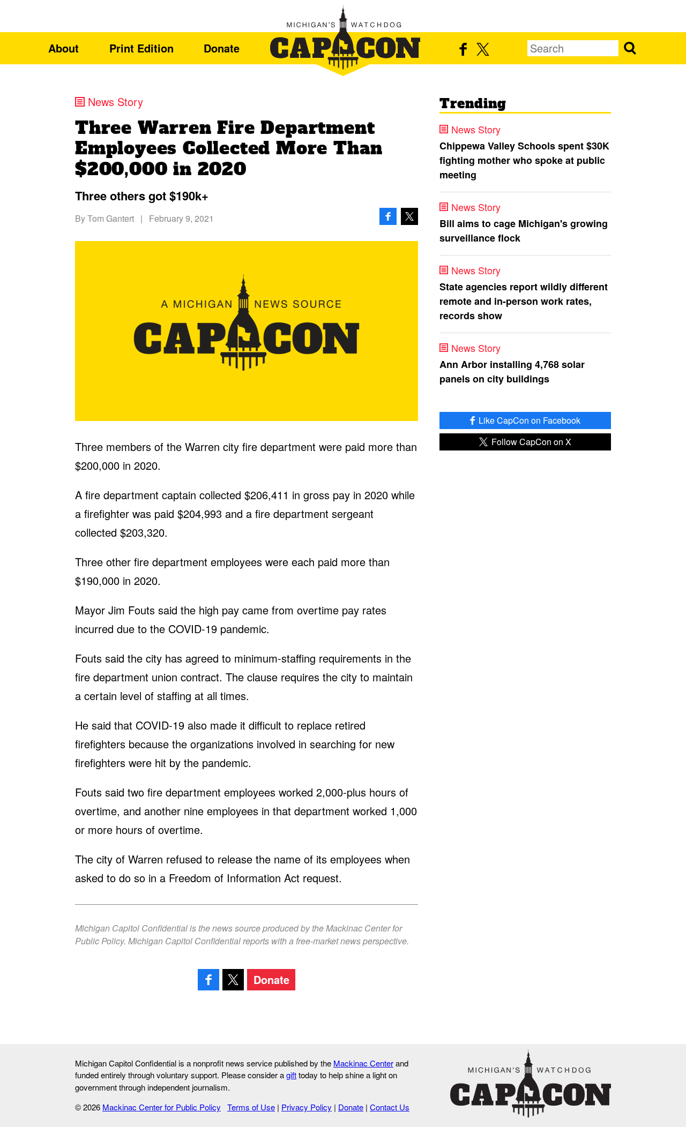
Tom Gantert (110, 218)
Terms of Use (251, 1107)
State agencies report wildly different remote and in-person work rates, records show (523, 301)
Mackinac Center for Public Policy (161, 1107)
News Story (115, 101)
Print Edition (141, 48)
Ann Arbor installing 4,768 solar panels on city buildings (512, 371)
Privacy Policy (306, 1107)
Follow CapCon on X (530, 441)
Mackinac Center (363, 1063)
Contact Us (389, 1107)
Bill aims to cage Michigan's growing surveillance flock (523, 230)
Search (630, 48)
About (63, 48)
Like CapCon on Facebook (528, 420)
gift (291, 1074)
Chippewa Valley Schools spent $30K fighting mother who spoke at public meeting (524, 160)
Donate (222, 48)
